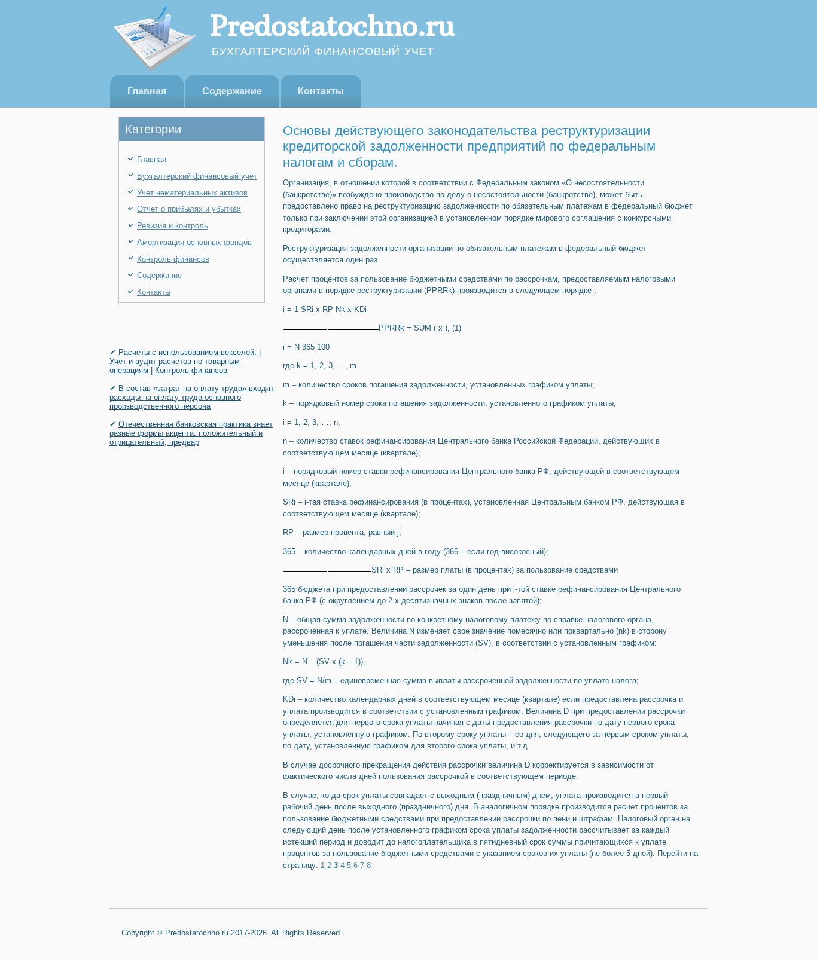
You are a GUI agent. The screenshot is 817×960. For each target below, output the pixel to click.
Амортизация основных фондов (194, 242)
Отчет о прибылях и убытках (189, 208)
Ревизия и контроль (172, 225)
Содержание (232, 91)
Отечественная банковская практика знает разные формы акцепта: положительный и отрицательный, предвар (191, 433)
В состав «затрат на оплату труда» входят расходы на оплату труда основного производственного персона (191, 397)
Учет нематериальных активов (192, 192)
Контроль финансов (173, 259)
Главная (146, 91)
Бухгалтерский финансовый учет (197, 176)
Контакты (321, 91)
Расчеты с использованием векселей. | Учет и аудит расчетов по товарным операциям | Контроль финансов (185, 361)
